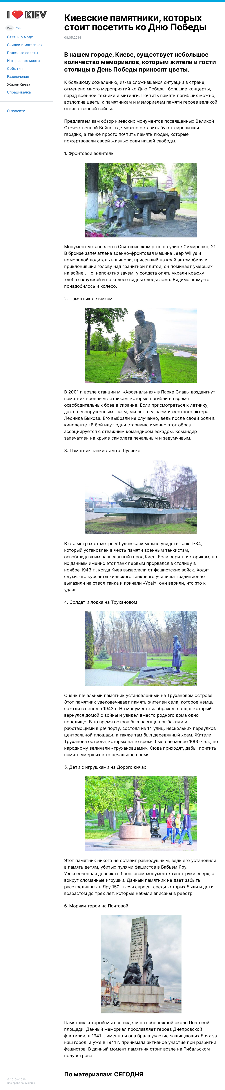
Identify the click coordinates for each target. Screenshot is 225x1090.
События (15, 68)
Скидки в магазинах (24, 45)
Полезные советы (22, 52)
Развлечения (18, 76)
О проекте (16, 111)
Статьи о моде (20, 37)
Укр (18, 28)
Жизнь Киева (18, 84)
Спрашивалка (19, 92)
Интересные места (23, 60)
